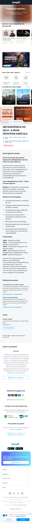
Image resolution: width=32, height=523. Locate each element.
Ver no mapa (10, 328)
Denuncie (6, 337)
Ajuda (4, 487)
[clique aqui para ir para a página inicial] (16, 2)
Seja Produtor (6, 478)
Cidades (4, 469)
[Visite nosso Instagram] (14, 493)
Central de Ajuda (17, 427)
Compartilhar (17, 122)
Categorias (5, 474)
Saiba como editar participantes (12, 307)
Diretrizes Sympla (15, 509)
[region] (16, 517)
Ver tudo (28, 72)
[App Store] (11, 448)
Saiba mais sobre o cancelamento (12, 294)
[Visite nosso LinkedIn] (10, 493)
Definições (9, 519)
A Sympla (5, 483)
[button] (5, 515)
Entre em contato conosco (20, 505)
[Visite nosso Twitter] (18, 493)
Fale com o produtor (17, 377)
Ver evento (16, 18)
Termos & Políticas (20, 516)
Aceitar (23, 519)
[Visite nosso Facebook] (22, 493)
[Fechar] (30, 514)
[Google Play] (19, 448)
